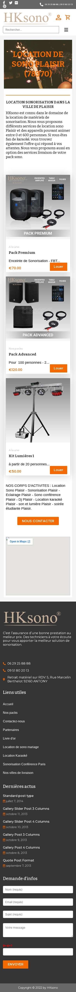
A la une (14, 246)
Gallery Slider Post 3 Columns (26, 809)
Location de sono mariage (21, 747)
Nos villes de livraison (18, 772)
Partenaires (11, 730)
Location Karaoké (15, 755)
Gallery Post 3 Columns (21, 834)
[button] (38, 521)
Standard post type (18, 796)
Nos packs (16, 348)
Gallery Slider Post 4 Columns (26, 821)
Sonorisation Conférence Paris (24, 764)
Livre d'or (9, 738)
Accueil (8, 704)
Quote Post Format (18, 860)
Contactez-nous (14, 721)
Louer (58, 266)
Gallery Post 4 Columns (21, 847)
